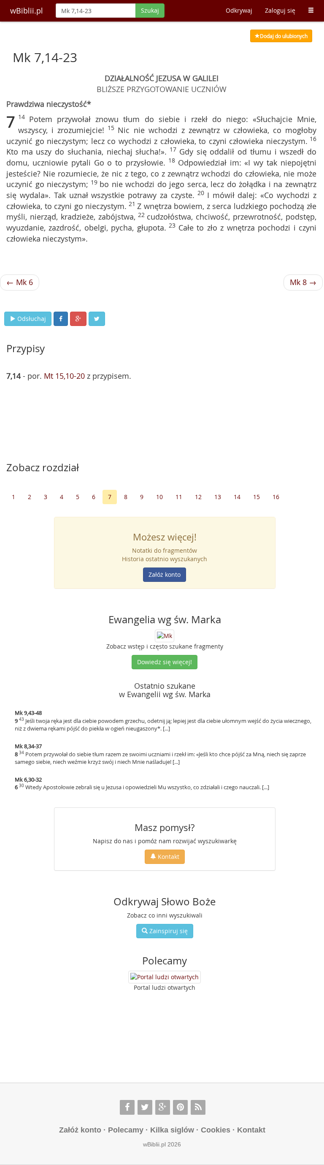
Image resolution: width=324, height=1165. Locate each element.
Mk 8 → (303, 282)
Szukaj (150, 10)
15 (256, 497)
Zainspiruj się (168, 931)
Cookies (215, 1130)
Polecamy (125, 1130)
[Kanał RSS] (198, 1107)
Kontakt (167, 857)
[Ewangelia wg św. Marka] (164, 635)
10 (159, 497)
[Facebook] (127, 1107)
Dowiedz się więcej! (164, 662)
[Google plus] (162, 1107)
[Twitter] (145, 1107)
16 (276, 497)
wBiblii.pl (26, 10)
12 (198, 497)
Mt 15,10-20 (64, 376)
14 (237, 497)
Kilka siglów (172, 1130)
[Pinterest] (180, 1107)
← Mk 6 (19, 282)
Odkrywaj (239, 10)
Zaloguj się (280, 10)
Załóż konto (164, 574)
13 (217, 497)
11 (179, 497)
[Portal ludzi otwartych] (164, 977)
